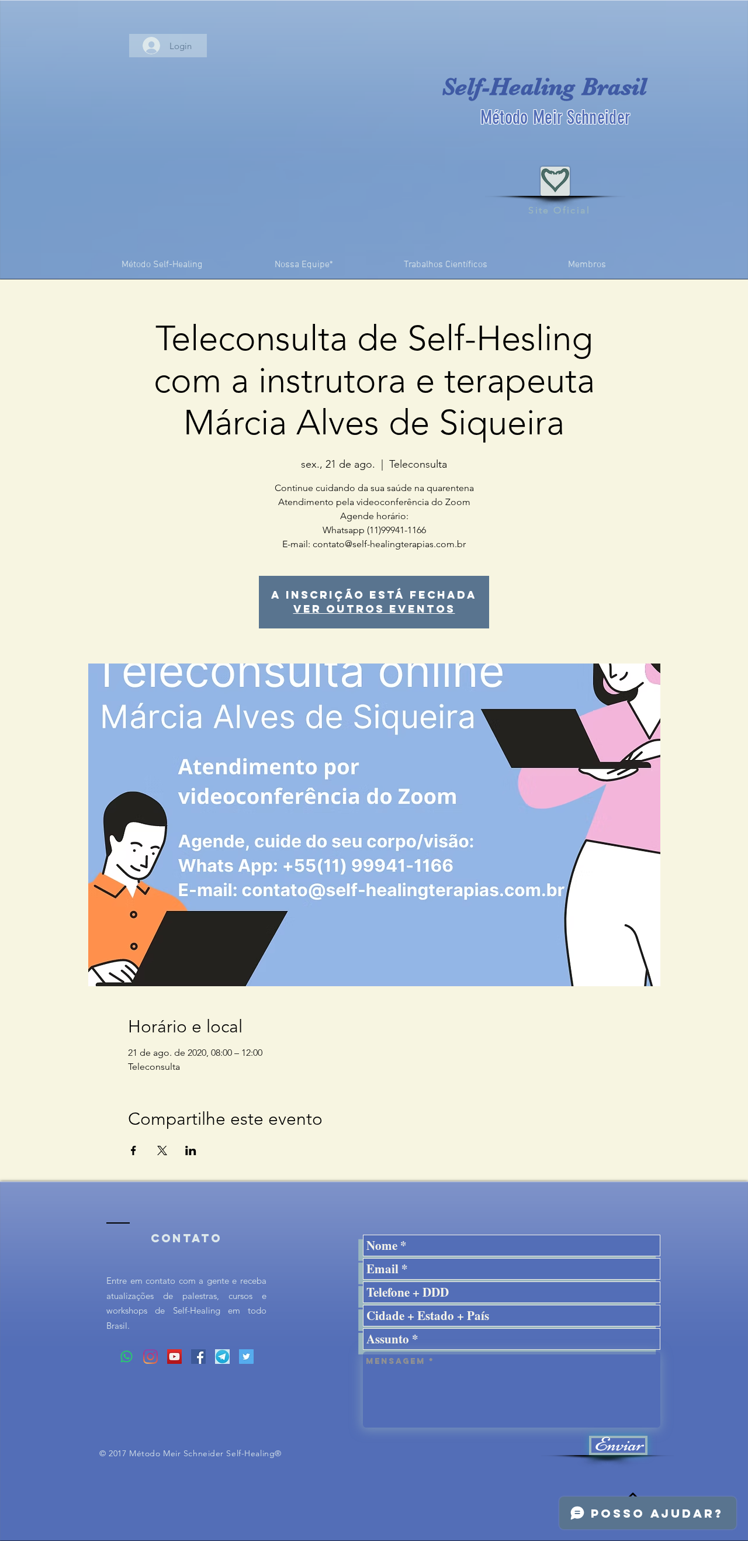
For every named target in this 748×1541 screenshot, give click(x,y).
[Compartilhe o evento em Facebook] (133, 1150)
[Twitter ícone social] (246, 1356)
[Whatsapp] (126, 1356)
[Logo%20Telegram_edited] (222, 1356)
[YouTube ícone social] (174, 1356)
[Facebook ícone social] (198, 1356)
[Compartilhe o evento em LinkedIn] (190, 1150)
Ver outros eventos (374, 609)
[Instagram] (150, 1356)
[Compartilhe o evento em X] (162, 1150)
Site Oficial (559, 210)
